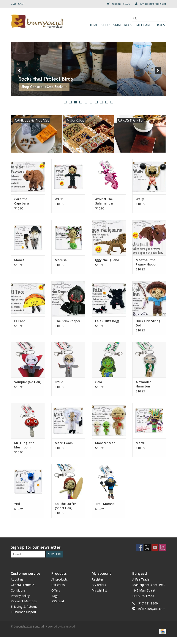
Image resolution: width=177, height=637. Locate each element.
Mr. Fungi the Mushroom (24, 445)
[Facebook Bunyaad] (139, 547)
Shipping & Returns (24, 606)
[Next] (158, 70)
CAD (21, 4)
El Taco (19, 321)
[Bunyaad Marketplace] (37, 21)
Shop (105, 25)
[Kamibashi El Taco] (28, 298)
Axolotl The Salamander (104, 201)
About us (17, 579)
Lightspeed (68, 626)
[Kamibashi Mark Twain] (68, 420)
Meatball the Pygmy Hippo (146, 262)
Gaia (98, 382)
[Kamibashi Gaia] (109, 359)
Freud (59, 382)
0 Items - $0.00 (121, 4)
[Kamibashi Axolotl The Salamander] (109, 177)
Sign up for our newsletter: (36, 547)
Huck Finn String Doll (148, 323)
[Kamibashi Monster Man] (109, 420)
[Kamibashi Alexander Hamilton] (149, 359)
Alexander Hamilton (143, 384)
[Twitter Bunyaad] (147, 547)
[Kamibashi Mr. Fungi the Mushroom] (28, 420)
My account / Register (153, 4)
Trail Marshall (105, 504)
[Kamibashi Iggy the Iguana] (109, 237)
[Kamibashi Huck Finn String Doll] (149, 298)
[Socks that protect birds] (88, 69)
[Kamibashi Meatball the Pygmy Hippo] (149, 237)
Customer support (23, 612)
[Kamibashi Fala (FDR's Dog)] (109, 298)
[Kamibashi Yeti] (28, 481)
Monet (19, 260)
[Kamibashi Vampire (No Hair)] (28, 359)
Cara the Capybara (21, 201)
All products (59, 579)
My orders (99, 585)
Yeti (17, 504)
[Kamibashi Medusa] (68, 237)
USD (14, 4)
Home (93, 25)
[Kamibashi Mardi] (149, 420)
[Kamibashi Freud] (68, 359)
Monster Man (105, 443)
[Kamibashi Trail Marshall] (109, 481)
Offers (55, 590)
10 (112, 102)
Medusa (61, 260)
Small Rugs (122, 25)
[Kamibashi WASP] (68, 177)
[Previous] (19, 70)
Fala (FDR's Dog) (107, 321)
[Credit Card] (161, 631)
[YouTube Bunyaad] (155, 547)
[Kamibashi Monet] (28, 237)
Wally (140, 199)
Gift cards (144, 25)
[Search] (135, 18)
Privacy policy (20, 596)
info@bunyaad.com (151, 609)
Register (97, 579)
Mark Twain (64, 443)
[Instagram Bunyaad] (162, 547)
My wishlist (99, 590)
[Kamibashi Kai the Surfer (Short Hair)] (68, 481)
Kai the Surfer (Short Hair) (65, 506)
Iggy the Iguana (107, 260)
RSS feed (57, 601)
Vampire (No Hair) (27, 382)
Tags (54, 596)
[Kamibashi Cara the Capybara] (28, 177)
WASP (59, 199)
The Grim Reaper (67, 321)
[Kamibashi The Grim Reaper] (68, 298)
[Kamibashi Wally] (149, 177)
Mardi (140, 443)
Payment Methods (24, 601)
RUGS (161, 25)
